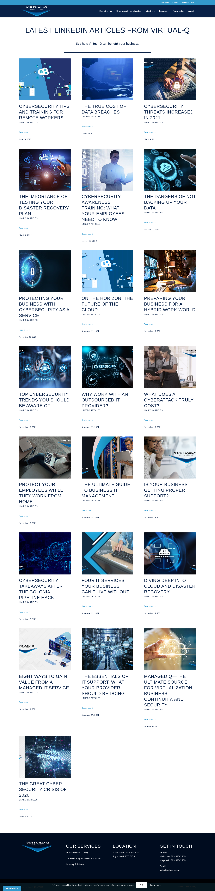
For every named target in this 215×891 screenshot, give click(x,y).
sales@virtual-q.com (170, 869)
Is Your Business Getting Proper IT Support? (167, 490)
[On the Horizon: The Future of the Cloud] (108, 271)
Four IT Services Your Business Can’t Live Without (105, 586)
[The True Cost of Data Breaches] (108, 79)
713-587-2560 (164, 2)
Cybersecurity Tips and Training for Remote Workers (44, 112)
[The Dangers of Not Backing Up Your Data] (170, 170)
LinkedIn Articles (28, 122)
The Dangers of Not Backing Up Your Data (170, 202)
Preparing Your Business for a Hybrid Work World (170, 304)
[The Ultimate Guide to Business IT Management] (108, 457)
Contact (175, 2)
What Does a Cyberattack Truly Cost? (169, 400)
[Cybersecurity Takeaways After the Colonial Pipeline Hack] (45, 553)
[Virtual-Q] (36, 11)
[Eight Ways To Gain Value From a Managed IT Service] (45, 649)
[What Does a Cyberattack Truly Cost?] (170, 367)
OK (141, 885)
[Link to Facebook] (20, 2)
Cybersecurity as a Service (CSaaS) (83, 858)
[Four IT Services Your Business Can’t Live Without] (108, 553)
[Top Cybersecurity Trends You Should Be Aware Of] (45, 367)
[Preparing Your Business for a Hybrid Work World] (170, 271)
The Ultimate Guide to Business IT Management (106, 490)
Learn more (155, 885)
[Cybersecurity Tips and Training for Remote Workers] (45, 79)
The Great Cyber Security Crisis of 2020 (43, 789)
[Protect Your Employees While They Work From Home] (45, 457)
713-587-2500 (178, 860)
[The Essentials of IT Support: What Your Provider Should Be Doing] (108, 649)
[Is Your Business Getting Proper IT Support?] (170, 457)
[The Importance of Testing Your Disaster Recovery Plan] (45, 170)
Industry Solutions (75, 864)
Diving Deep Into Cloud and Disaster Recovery (170, 586)
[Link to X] (24, 2)
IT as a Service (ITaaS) (77, 852)
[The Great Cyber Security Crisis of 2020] (45, 757)
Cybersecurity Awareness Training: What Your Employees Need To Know (103, 208)
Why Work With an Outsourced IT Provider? (105, 400)
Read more (23, 132)
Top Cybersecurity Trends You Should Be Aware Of (44, 400)
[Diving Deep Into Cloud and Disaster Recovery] (170, 553)
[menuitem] (164, 2)
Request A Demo (188, 2)
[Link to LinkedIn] (28, 2)
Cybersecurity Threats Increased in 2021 (169, 112)
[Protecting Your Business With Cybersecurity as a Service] (45, 271)
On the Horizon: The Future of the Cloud (107, 304)
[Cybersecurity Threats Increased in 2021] (170, 79)
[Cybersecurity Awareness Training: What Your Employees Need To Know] (108, 170)
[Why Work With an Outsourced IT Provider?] (108, 367)
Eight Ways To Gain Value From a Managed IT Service (44, 682)
